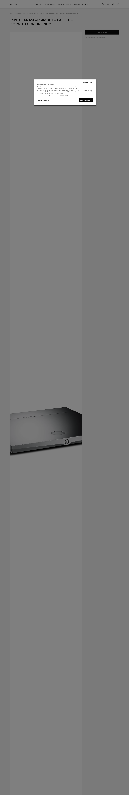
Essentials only (87, 82)
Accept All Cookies (86, 100)
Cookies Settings (43, 100)
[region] (65, 92)
